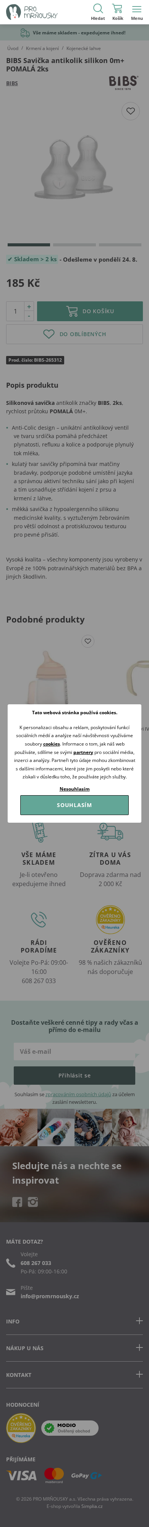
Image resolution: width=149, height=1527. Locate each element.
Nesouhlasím (75, 789)
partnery (83, 752)
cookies (51, 744)
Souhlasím (74, 805)
